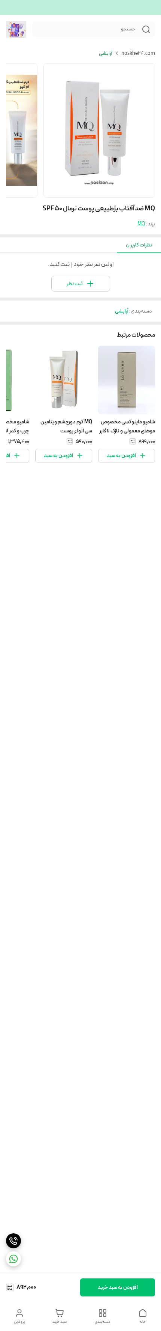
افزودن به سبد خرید (118, 1287)
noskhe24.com (138, 53)
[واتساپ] (13, 1258)
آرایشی (105, 53)
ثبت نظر (75, 283)
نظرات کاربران (139, 245)
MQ (141, 224)
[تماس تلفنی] (13, 1240)
